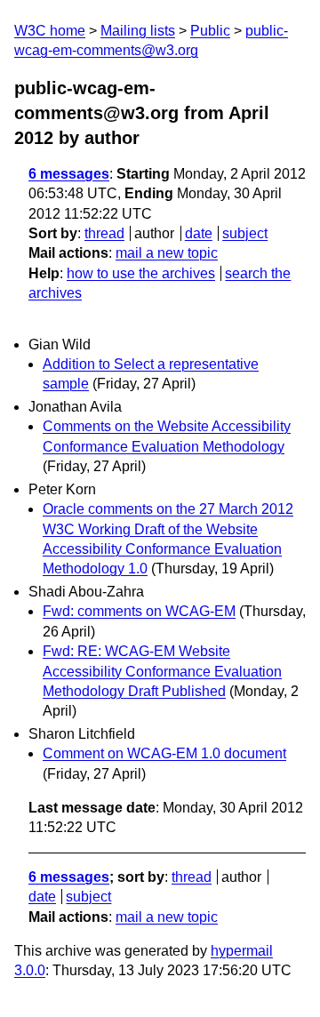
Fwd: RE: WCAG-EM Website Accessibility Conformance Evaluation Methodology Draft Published (162, 671)
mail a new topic (167, 252)
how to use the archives (141, 273)
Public (210, 30)
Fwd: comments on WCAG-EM (139, 611)
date (198, 233)
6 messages (68, 173)
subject (245, 233)
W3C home (49, 30)
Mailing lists (137, 30)
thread (104, 233)
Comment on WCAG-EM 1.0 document (164, 753)
